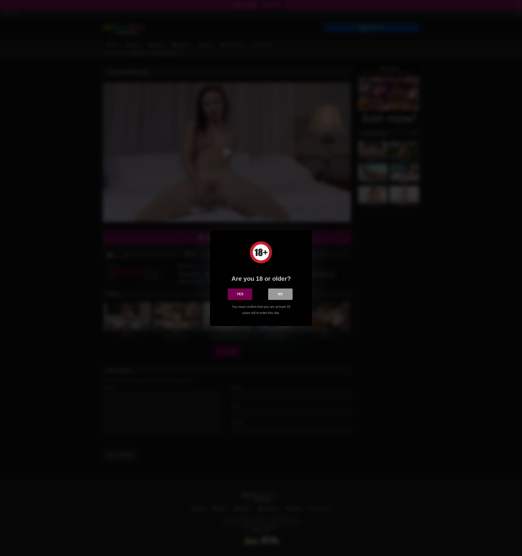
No (280, 294)
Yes (240, 294)
